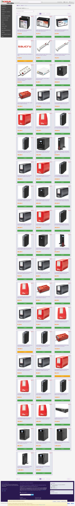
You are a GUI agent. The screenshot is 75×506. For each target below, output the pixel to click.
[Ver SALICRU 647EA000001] (43, 337)
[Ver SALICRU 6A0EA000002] (62, 70)
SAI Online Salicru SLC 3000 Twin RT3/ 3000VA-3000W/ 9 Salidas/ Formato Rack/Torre (24, 467)
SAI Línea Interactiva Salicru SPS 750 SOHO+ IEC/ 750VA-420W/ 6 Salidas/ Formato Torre (24, 346)
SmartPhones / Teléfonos (6, 11)
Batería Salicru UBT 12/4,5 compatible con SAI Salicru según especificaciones (24, 30)
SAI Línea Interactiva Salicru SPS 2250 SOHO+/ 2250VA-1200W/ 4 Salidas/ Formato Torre (24, 249)
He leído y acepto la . (27, 492)
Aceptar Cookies (63, 501)
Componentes (4, 7)
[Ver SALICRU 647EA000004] (25, 192)
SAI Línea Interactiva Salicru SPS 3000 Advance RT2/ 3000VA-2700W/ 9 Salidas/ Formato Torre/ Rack (62, 249)
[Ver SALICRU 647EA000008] (62, 119)
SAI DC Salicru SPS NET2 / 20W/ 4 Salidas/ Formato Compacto (42, 79)
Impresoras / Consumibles (6, 15)
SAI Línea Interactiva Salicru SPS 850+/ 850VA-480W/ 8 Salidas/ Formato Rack (62, 346)
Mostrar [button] (69, 13)
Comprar (25, 36)
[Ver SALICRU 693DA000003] (25, 95)
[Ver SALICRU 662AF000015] (62, 361)
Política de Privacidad (30, 492)
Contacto (66, 2)
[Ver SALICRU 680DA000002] (62, 46)
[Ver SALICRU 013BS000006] (25, 22)
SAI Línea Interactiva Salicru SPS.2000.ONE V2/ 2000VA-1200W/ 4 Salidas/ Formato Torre (43, 418)
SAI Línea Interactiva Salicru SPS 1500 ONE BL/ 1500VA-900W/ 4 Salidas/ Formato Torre (24, 176)
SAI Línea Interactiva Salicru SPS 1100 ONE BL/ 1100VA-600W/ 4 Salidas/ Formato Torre (62, 103)
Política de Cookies (42, 504)
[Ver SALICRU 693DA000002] (62, 337)
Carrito (71, 2)
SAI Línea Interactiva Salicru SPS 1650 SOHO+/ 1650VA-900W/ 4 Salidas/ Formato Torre (24, 200)
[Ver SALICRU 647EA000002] (62, 386)
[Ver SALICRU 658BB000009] (43, 70)
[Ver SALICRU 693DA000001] (43, 289)
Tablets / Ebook (4, 26)
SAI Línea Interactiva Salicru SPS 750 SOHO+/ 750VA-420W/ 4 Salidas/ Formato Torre (43, 346)
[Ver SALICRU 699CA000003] (25, 434)
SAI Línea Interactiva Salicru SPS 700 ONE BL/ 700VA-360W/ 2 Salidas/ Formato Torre (24, 321)
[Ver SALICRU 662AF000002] (62, 313)
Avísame (25, 60)
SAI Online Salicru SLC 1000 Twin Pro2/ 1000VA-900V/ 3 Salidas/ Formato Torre (24, 443)
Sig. (49, 13)
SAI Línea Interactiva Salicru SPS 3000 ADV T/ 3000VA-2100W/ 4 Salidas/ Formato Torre (43, 249)
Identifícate (60, 2)
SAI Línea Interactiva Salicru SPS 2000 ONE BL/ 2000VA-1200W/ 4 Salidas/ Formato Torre (24, 224)
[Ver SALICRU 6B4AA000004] (25, 458)
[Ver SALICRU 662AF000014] (43, 313)
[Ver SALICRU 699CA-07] (43, 434)
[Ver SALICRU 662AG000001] (43, 264)
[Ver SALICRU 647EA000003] (25, 143)
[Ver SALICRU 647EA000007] (43, 386)
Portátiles (3, 9)
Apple (2, 36)
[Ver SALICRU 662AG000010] (62, 95)
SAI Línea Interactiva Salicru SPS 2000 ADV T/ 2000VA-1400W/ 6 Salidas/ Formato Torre (43, 200)
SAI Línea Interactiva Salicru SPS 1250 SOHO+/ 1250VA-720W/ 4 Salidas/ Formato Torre (24, 152)
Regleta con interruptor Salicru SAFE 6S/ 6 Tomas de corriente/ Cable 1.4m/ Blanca (62, 55)
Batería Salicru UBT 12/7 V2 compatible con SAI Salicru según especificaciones (43, 30)
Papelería (3, 32)
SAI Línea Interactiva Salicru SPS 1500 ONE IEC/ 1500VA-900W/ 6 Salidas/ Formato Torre (43, 176)
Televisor (3, 13)
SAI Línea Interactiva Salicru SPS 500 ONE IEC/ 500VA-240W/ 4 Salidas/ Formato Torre (62, 273)
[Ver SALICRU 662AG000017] (62, 192)
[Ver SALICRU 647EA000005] (25, 240)
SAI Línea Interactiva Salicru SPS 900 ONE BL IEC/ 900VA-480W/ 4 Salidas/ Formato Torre (24, 370)
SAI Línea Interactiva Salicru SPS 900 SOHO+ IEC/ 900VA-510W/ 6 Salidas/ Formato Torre (43, 394)
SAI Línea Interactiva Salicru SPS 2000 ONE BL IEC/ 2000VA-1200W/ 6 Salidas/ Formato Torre (62, 200)
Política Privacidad (23, 498)
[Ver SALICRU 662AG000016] (25, 216)
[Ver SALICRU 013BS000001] (43, 22)
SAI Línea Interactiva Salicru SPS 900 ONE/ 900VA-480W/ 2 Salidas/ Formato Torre (23, 394)
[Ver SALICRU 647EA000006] (25, 337)
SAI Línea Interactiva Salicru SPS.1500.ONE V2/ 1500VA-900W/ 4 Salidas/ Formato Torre (24, 418)
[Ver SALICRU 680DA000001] (43, 46)
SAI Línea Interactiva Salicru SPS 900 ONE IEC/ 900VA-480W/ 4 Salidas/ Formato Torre (62, 370)
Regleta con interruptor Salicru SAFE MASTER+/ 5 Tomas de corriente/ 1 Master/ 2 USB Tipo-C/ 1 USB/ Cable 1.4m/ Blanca (24, 79)
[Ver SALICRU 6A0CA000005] (62, 240)
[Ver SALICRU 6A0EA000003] (43, 143)
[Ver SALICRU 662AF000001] (25, 289)
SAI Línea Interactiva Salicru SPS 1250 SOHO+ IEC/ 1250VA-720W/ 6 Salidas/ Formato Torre (62, 127)
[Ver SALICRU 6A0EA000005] (43, 240)
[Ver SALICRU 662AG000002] (25, 264)
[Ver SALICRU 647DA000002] (62, 410)
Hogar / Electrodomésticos (6, 30)
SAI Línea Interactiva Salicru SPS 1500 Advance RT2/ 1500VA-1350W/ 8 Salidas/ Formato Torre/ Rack (62, 152)
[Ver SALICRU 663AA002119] (25, 46)
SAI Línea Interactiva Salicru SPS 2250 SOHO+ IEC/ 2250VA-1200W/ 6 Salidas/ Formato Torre (62, 224)
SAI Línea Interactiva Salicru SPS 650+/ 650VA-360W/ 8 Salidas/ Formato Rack (43, 297)
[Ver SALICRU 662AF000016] (25, 119)
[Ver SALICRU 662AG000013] (25, 167)
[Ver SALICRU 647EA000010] (62, 216)
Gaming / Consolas (5, 19)
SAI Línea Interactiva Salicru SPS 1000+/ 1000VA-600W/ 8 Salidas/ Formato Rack (24, 103)
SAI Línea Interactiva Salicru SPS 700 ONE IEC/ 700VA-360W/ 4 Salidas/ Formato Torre (43, 321)
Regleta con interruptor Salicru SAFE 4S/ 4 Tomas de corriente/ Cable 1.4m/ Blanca (43, 55)
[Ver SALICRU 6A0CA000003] (62, 143)
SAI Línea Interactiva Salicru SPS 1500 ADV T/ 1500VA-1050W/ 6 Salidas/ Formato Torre (43, 152)
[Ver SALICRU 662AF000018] (43, 216)
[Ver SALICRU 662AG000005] (62, 289)
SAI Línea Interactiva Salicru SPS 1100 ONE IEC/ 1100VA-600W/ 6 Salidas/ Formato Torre (24, 127)
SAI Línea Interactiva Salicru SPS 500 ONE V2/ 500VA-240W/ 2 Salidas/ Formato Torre (24, 297)
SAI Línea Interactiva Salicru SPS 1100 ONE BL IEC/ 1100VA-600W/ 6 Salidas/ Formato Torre (43, 103)
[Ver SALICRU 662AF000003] (25, 386)
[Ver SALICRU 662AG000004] (25, 313)
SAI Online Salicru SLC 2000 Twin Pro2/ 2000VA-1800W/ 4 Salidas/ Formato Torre (43, 443)
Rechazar (58, 501)
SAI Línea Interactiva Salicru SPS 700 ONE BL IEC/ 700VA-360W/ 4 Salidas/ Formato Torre (62, 297)
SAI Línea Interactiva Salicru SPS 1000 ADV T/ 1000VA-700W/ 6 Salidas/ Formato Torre (62, 79)
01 (40, 13)
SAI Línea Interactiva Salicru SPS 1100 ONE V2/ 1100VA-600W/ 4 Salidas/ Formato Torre (43, 127)
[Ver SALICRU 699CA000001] (43, 458)
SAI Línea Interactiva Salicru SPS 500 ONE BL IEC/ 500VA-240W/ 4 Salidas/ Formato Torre (24, 273)
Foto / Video (4, 28)
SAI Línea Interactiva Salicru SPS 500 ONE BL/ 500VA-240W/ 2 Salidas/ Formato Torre (43, 273)
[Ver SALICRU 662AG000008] (25, 361)
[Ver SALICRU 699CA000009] (62, 434)
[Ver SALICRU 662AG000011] (43, 95)
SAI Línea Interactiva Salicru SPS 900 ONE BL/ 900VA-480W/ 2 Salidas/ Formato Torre (43, 370)
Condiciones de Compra (24, 499)
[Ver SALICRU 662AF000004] (43, 119)
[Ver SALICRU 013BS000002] (62, 22)
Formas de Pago (38, 499)
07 (47, 13)
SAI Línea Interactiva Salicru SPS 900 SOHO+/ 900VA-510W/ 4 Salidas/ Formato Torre (62, 394)
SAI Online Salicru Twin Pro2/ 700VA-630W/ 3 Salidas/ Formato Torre (43, 467)
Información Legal (38, 497)
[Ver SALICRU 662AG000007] (43, 361)
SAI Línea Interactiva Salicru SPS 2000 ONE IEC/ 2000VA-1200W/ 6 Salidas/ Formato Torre (43, 224)
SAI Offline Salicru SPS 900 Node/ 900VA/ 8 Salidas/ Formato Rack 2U (61, 418)
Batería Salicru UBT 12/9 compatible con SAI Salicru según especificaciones (61, 30)
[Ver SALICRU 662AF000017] (43, 167)
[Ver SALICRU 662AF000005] (25, 410)
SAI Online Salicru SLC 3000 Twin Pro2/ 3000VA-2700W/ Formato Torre (62, 443)
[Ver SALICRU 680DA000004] (25, 70)
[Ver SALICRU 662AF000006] (43, 410)
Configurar (54, 501)
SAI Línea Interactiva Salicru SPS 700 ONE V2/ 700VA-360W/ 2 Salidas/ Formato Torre (62, 321)
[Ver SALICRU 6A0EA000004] (43, 192)
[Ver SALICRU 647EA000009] (62, 167)
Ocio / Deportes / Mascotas (6, 34)
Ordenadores (4, 5)
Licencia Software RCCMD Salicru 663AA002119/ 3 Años (24, 55)
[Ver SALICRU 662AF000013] (62, 264)
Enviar (32, 494)
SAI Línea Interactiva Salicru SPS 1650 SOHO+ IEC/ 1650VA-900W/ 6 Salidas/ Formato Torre (62, 176)
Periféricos (3, 24)
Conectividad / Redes (5, 17)
